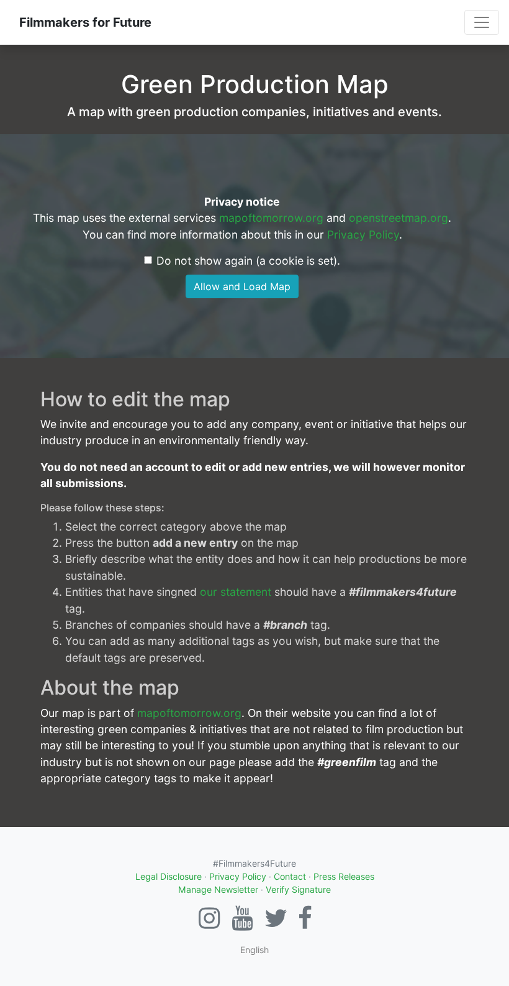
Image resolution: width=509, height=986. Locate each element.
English (254, 949)
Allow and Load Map (242, 286)
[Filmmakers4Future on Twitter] (276, 923)
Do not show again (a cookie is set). (248, 260)
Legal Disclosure (168, 876)
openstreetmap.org (398, 217)
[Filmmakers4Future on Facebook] (305, 923)
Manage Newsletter (218, 889)
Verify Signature (298, 889)
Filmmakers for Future (85, 22)
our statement (235, 591)
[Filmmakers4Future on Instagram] (209, 923)
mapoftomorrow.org (271, 217)
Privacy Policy (363, 234)
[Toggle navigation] (481, 22)
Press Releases (343, 876)
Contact (290, 876)
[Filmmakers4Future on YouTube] (242, 923)
